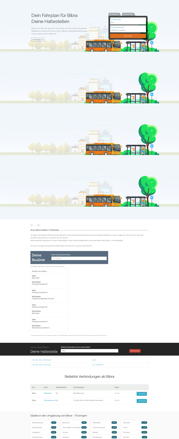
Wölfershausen (43, 427)
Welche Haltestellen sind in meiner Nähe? (75, 347)
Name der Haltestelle (117, 27)
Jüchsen (74, 432)
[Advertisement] (129, 282)
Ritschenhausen (49, 400)
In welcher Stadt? (116, 19)
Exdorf (134, 427)
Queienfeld (43, 432)
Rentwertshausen (43, 422)
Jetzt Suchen (135, 351)
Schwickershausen (104, 427)
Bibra (94, 360)
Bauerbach (74, 422)
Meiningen (47, 393)
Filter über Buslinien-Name (61, 255)
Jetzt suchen (128, 36)
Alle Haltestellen (98, 365)
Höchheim (134, 432)
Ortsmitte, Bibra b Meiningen (41, 365)
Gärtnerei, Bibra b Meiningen (41, 360)
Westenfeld (104, 422)
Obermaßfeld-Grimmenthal (74, 427)
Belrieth (104, 432)
